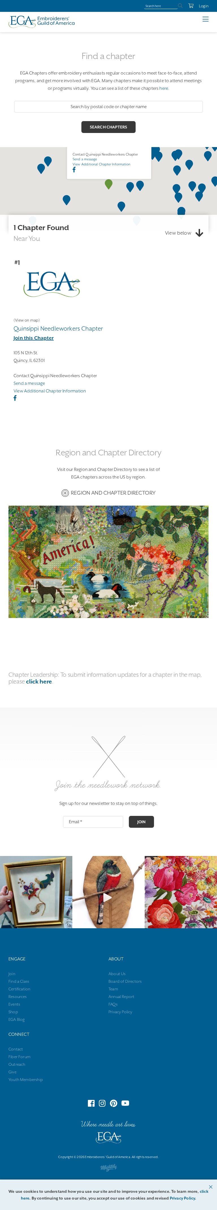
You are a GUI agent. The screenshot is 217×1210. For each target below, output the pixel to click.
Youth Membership (25, 1079)
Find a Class (18, 981)
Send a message (85, 159)
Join (141, 822)
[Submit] (180, 6)
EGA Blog (16, 1019)
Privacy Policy (120, 1012)
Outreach (16, 1064)
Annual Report (121, 996)
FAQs (113, 1004)
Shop (13, 1012)
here (163, 88)
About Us (116, 973)
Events (14, 1004)
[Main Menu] (210, 19)
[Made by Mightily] (108, 1169)
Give (12, 1072)
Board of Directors (125, 981)
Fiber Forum (19, 1056)
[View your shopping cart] (188, 6)
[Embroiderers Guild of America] (41, 22)
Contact (15, 1049)
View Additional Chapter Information (101, 164)
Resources (17, 996)
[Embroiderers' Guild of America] (108, 1139)
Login (204, 6)
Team (113, 989)
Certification (19, 989)
